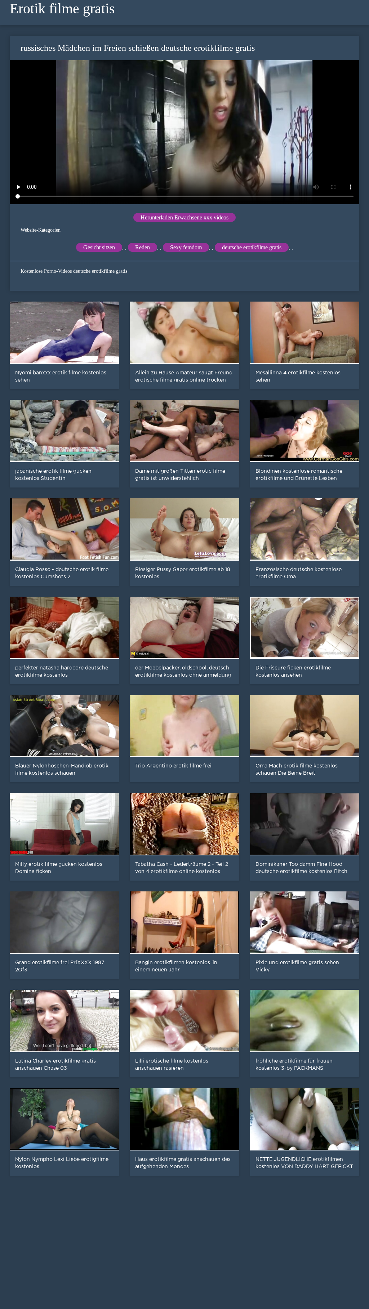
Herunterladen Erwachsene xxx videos (184, 217)
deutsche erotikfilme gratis (251, 247)
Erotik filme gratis (62, 8)
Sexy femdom (186, 247)
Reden (142, 247)
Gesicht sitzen (99, 247)
